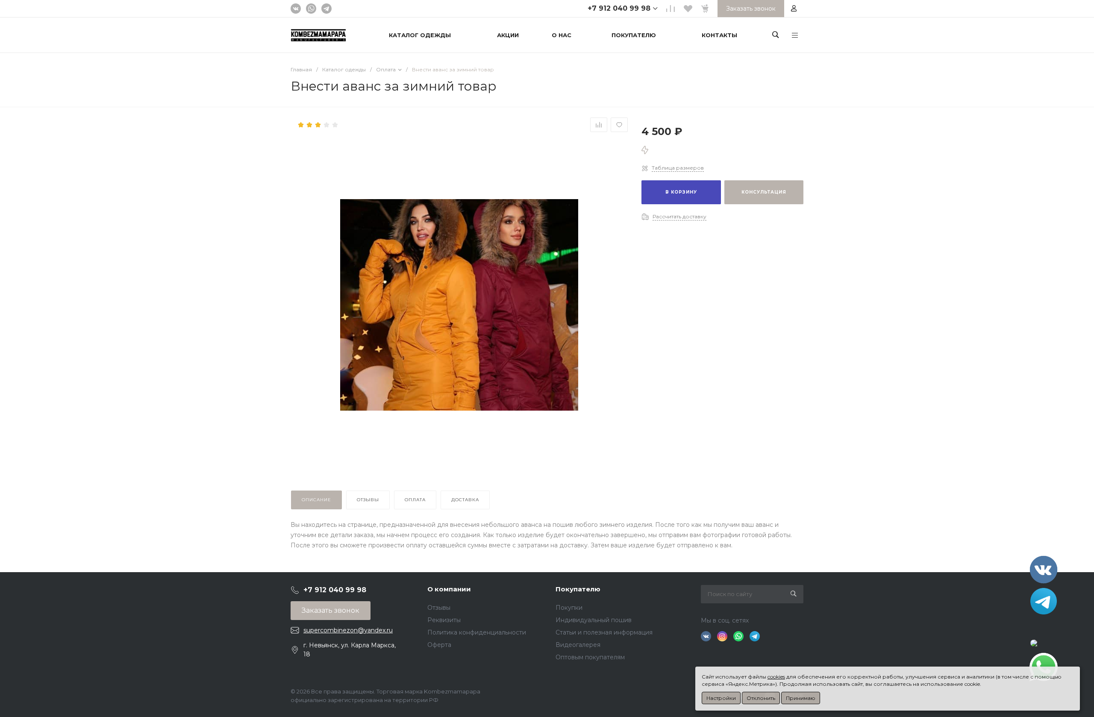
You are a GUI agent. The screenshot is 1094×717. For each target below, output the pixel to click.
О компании (449, 589)
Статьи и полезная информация (604, 632)
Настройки (721, 698)
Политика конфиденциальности (476, 632)
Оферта (439, 645)
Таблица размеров (678, 168)
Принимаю (800, 698)
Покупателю (578, 589)
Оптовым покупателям (590, 657)
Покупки (569, 607)
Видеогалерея (578, 645)
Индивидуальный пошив (594, 620)
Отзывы (438, 607)
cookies (776, 676)
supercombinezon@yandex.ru (348, 630)
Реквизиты (444, 620)
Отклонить (761, 698)
